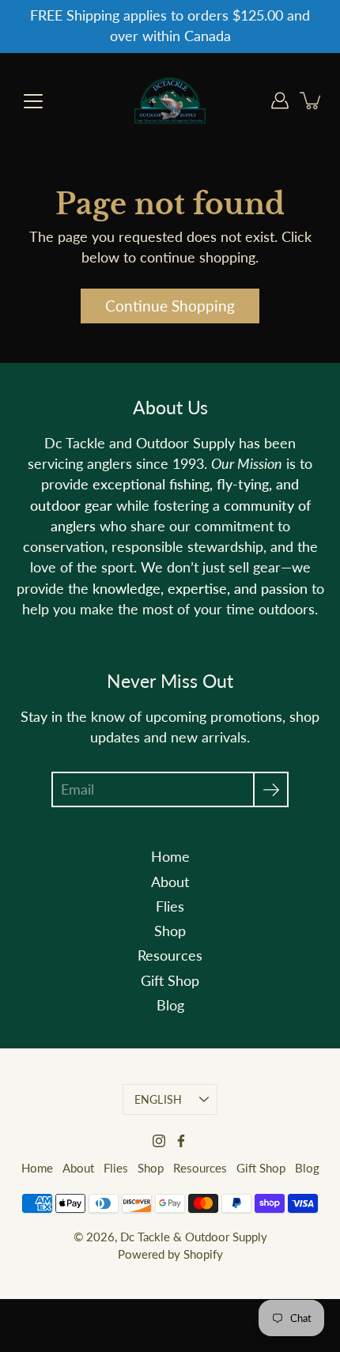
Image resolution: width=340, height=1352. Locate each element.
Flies (170, 906)
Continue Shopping (170, 305)
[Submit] (271, 789)
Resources (170, 955)
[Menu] (33, 101)
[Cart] (311, 100)
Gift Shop (170, 980)
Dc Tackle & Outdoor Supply (193, 1236)
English (158, 1099)
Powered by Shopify (170, 1254)
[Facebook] (181, 1141)
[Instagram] (159, 1141)
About (170, 882)
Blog (170, 1005)
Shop (170, 931)
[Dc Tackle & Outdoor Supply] (170, 100)
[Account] (280, 100)
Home (170, 856)
